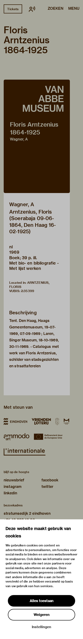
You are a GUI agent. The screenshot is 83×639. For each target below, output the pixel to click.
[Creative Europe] (49, 436)
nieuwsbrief (14, 480)
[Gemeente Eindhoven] (15, 421)
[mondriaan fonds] (66, 421)
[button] (37, 136)
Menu (73, 9)
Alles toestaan (41, 600)
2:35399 (27, 291)
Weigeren (42, 614)
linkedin (10, 493)
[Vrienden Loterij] (41, 421)
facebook (50, 480)
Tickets (12, 9)
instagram (12, 486)
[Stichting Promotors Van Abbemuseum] (57, 421)
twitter (47, 486)
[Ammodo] (16, 436)
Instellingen (41, 627)
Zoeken (55, 9)
